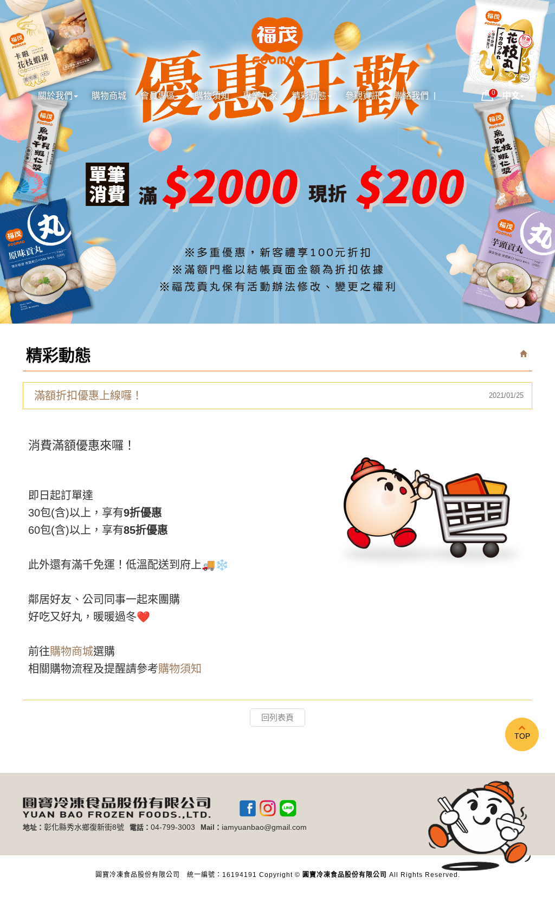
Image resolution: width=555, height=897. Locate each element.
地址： (33, 827)
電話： (140, 827)
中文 (511, 95)
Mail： (211, 827)
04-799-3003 (173, 827)
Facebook (247, 808)
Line (287, 808)
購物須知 (180, 669)
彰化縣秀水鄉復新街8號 (84, 827)
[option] (277, 162)
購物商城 (71, 651)
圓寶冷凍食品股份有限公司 (277, 42)
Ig (267, 808)
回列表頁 (277, 717)
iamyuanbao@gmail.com (264, 827)
